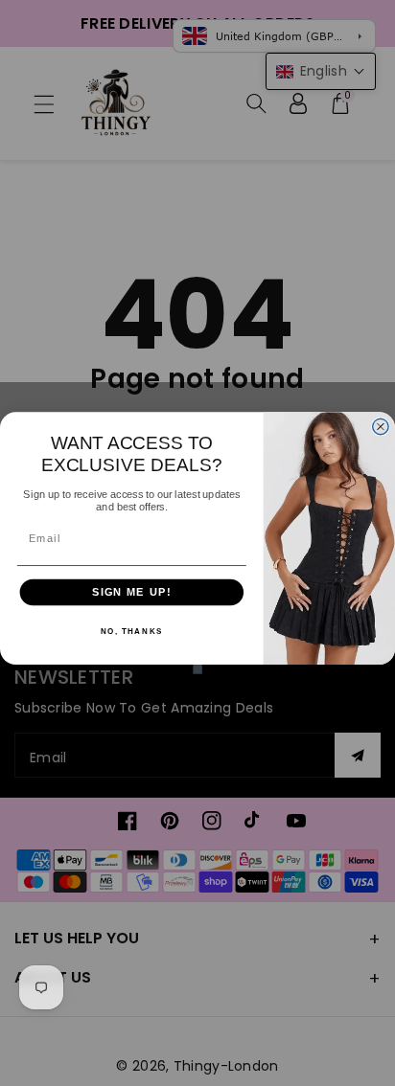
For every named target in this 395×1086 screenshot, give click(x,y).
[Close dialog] (380, 426)
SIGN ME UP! (132, 592)
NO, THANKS (132, 632)
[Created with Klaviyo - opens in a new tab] (197, 669)
